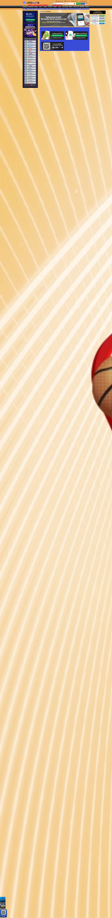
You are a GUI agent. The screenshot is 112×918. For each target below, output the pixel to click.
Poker (54, 6)
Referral (82, 6)
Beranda (25, 6)
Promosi (87, 6)
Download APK (60, 1)
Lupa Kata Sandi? (83, 1)
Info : (24, 9)
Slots (40, 6)
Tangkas (71, 6)
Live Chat (68, 1)
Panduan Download (57, 37)
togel (59, 6)
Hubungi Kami (75, 1)
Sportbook (30, 6)
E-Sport (36, 6)
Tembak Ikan (76, 6)
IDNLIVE (45, 6)
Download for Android (58, 35)
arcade (50, 6)
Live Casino (65, 6)
